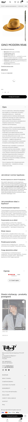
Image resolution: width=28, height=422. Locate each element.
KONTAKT (5, 401)
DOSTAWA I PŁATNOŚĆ (8, 385)
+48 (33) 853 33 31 (8, 367)
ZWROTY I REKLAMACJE (9, 398)
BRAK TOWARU (6, 378)
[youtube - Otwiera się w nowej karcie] (9, 370)
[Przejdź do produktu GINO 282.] (14, 314)
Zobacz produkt (18, 328)
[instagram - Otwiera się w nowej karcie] (3, 370)
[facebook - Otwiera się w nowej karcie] (6, 370)
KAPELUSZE (20, 6)
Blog (3, 404)
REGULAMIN (5, 395)
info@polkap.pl (9, 365)
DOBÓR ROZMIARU (7, 381)
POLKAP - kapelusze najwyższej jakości (9, 6)
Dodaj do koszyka (14, 97)
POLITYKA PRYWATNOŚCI (9, 391)
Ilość (2, 89)
